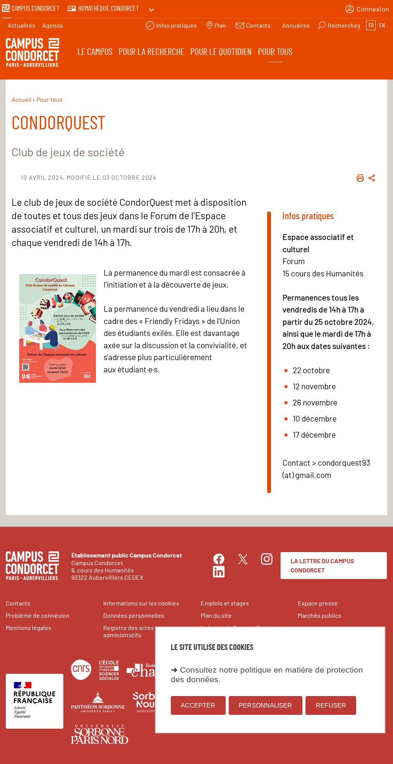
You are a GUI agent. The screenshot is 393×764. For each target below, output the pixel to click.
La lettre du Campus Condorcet (322, 565)
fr (370, 25)
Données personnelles (133, 615)
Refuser (331, 705)
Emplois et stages (225, 603)
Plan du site (216, 615)
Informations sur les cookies (141, 603)
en (382, 25)
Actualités (21, 25)
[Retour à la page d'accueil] (32, 53)
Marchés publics (319, 615)
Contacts (18, 603)
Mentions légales (28, 627)
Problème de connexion (37, 615)
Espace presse (318, 603)
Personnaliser (265, 705)
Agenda (52, 25)
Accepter (198, 705)
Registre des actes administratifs (128, 631)
